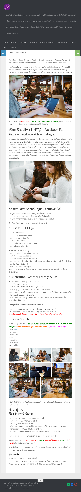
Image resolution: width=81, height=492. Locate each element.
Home (6, 42)
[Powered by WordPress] (10, 488)
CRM (72, 42)
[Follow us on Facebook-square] (72, 484)
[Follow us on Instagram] (75, 484)
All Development (63, 42)
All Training (33, 42)
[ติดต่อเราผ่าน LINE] (68, 484)
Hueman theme (25, 488)
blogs (5, 47)
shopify (16, 329)
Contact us (13, 47)
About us (13, 42)
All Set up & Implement (47, 42)
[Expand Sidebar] (3, 53)
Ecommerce (22, 42)
